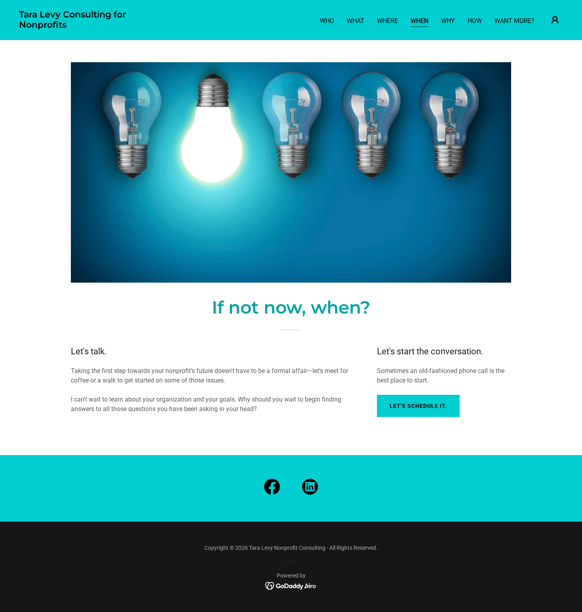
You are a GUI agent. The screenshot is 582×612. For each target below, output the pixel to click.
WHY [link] (448, 21)
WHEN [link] (419, 21)
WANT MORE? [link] (514, 21)
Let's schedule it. (418, 406)
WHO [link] (327, 21)
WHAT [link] (355, 21)
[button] (555, 20)
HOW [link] (475, 21)
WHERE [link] (387, 21)
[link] (95, 25)
